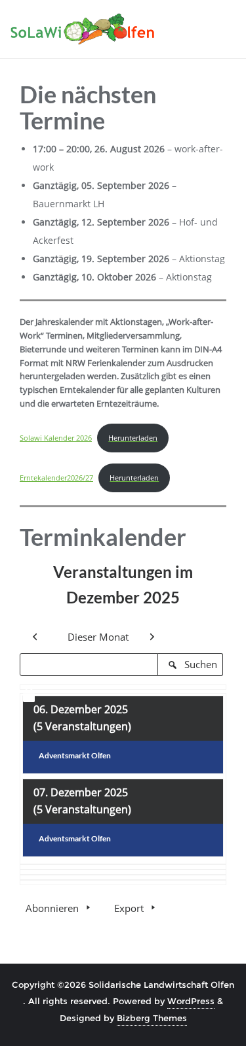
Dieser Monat (98, 636)
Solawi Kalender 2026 (56, 438)
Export (129, 908)
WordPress (191, 1001)
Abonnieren (52, 908)
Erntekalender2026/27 (56, 477)
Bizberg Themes (152, 1018)
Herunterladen (132, 438)
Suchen (195, 666)
